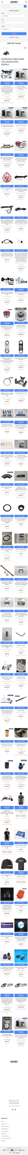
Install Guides (4, 1128)
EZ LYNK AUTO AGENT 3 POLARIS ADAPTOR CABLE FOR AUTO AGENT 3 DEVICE (21, 222)
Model (3, 26)
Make (3, 13)
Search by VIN (13, 37)
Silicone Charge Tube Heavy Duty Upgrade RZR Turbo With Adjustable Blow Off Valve (7, 222)
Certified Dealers (5, 1136)
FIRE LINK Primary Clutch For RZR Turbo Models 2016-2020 (7, 328)
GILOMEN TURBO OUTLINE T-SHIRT (21, 811)
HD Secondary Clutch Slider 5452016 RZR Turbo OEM (7, 647)
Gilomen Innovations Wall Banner (7, 937)
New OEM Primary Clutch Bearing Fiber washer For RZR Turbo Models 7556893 (7, 520)
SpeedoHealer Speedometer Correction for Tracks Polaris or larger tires (7, 812)
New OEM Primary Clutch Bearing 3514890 (21, 519)
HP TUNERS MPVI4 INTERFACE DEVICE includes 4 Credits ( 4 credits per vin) (7, 907)
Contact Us (4, 1124)
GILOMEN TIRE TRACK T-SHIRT (7, 847)
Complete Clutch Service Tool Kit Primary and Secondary (7, 678)
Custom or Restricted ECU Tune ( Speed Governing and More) (21, 1037)
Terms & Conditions (6, 1138)
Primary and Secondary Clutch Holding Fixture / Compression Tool (7, 712)
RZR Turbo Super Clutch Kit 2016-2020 (21, 293)
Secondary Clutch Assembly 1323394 (21, 326)
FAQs (2, 1121)
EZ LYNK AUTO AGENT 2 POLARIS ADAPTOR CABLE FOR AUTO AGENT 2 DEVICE (7, 254)
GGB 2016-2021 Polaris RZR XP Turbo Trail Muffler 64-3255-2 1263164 (7, 159)
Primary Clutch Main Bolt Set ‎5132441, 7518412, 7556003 (7, 583)
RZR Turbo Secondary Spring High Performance (7, 425)
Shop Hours (4, 1133)
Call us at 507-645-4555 (14, 1106)
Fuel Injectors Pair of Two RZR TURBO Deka (21, 744)
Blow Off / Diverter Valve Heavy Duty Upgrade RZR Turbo (7, 293)
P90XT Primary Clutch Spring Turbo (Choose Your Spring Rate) (21, 427)
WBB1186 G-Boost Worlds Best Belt (21, 359)
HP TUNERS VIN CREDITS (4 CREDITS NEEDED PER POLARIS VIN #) (21, 939)
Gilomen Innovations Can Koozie (21, 906)
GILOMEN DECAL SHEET (21, 845)
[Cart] (26, 2)
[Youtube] (15, 1110)
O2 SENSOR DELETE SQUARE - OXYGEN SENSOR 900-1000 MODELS (21, 778)
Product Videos (5, 1131)
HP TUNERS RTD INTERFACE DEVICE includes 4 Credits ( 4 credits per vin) (7, 969)
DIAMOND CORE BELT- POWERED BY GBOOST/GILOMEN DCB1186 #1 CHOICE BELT (7, 360)
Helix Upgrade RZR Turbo (21, 393)
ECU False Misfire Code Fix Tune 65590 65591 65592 (7, 125)
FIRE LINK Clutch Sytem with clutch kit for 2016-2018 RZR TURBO (21, 160)
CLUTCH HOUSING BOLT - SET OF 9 (7, 488)
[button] (25, 48)
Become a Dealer (5, 1126)
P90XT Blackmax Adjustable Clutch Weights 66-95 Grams (20, 457)
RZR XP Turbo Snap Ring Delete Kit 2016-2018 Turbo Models (7, 457)
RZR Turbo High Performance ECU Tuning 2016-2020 (21, 88)
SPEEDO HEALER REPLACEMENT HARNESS (7, 1035)
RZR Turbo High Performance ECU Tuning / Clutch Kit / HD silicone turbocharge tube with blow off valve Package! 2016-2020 (7, 90)
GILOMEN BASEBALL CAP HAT (7, 875)
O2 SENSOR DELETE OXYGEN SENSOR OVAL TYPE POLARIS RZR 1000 (7, 778)
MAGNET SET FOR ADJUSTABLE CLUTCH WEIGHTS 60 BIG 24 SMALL (21, 488)
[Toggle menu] (2, 2)
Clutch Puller (21, 710)
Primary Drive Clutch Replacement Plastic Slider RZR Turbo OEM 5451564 (21, 583)
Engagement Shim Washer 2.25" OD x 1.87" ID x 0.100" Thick (7, 394)
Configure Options (7, 83)
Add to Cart (7, 154)
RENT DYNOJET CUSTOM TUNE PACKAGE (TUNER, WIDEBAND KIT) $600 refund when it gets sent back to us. (7, 1001)
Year (3, 19)
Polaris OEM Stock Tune (21, 125)
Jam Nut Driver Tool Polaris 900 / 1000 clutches (7, 744)
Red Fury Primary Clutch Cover (7, 189)
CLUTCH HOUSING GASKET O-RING (7, 550)
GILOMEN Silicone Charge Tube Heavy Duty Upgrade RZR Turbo (21, 190)
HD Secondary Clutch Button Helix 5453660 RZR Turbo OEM (21, 615)
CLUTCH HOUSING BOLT (21, 549)
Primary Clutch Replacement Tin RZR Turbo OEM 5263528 (7, 615)
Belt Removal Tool (21, 645)
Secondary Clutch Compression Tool (21, 677)
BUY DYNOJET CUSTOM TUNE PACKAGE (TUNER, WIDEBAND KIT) (21, 1000)
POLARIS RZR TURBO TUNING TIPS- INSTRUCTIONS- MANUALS (12, 61)
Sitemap (3, 1141)
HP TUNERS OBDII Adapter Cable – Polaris (21, 968)
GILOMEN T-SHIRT (21, 876)
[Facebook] (12, 1110)
